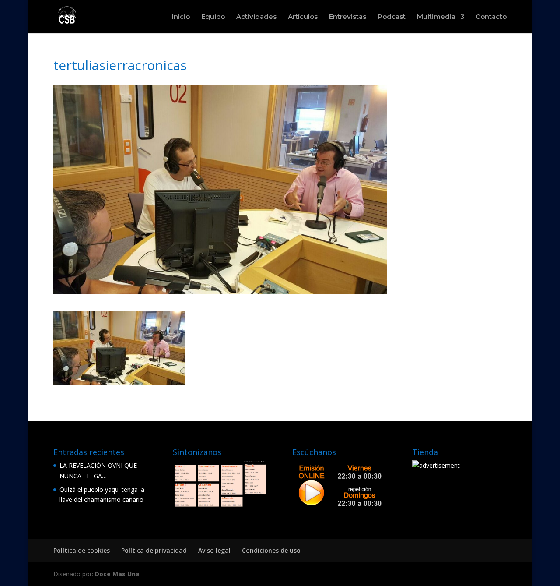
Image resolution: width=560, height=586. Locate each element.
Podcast (392, 17)
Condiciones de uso (271, 550)
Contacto (491, 17)
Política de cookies (81, 550)
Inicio (181, 17)
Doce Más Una (117, 574)
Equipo (213, 17)
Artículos (303, 17)
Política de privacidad (154, 550)
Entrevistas (347, 17)
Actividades (256, 17)
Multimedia (436, 17)
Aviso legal (214, 550)
